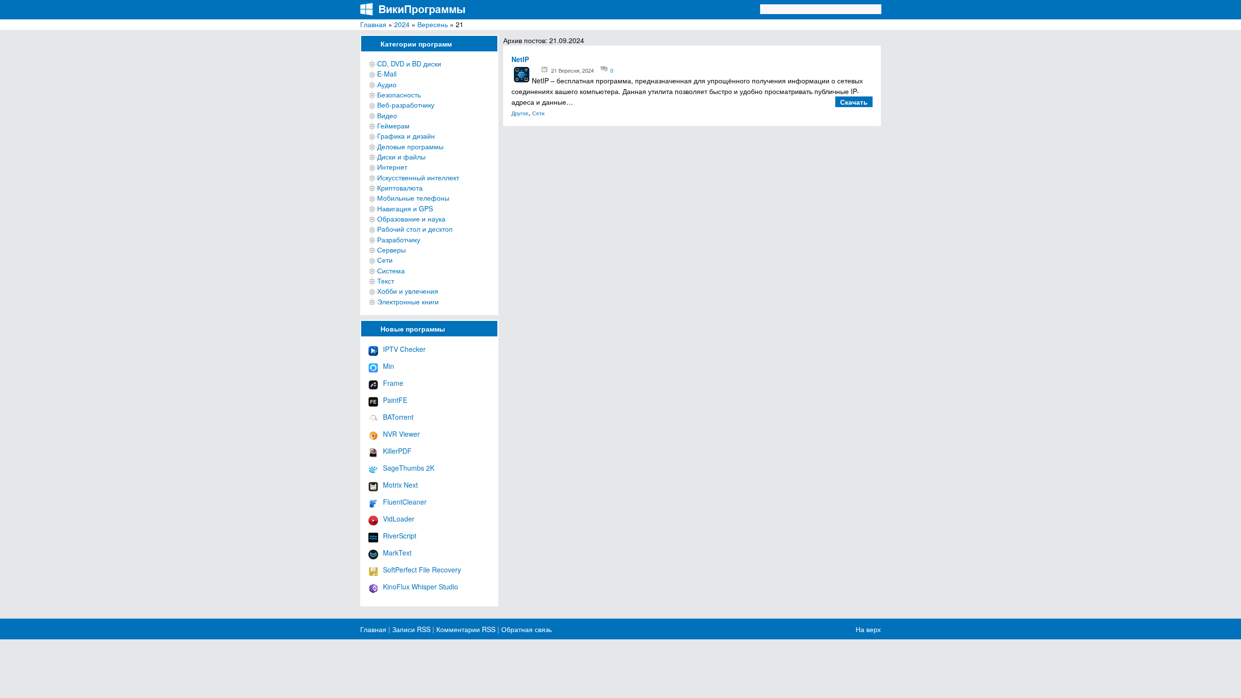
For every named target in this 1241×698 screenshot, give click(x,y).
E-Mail (387, 74)
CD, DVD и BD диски (409, 63)
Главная (373, 24)
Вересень (432, 24)
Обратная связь (525, 629)
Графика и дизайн (406, 136)
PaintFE (395, 400)
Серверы (391, 249)
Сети (385, 260)
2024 (402, 24)
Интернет (392, 167)
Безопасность (399, 94)
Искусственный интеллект (418, 177)
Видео (387, 115)
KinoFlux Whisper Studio (420, 586)
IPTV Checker (404, 349)
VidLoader (398, 519)
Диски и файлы (401, 156)
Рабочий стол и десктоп (415, 229)
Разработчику (398, 239)
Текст (385, 281)
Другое (519, 113)
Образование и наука (411, 218)
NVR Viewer (401, 434)
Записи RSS (411, 629)
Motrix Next (400, 485)
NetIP (520, 59)
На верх (868, 629)
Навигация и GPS (405, 208)
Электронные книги (408, 301)
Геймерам (393, 125)
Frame (393, 383)
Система (391, 270)
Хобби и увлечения (407, 291)
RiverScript (399, 535)
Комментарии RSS (465, 629)
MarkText (397, 552)
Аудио (387, 84)
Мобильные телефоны (413, 198)
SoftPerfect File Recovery (422, 569)
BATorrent (398, 417)
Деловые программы (410, 146)
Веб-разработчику (405, 105)
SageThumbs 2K (408, 468)
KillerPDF (397, 451)
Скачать (854, 102)
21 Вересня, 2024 (572, 70)
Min (388, 366)
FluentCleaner (405, 502)
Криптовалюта (400, 187)
